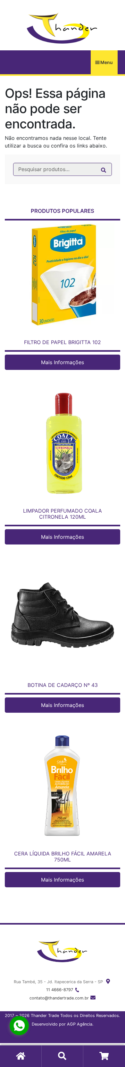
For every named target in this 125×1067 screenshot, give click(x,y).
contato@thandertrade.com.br (59, 998)
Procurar (62, 1056)
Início (21, 1056)
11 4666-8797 (59, 989)
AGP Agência (79, 1024)
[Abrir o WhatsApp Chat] (19, 1025)
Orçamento (104, 1056)
